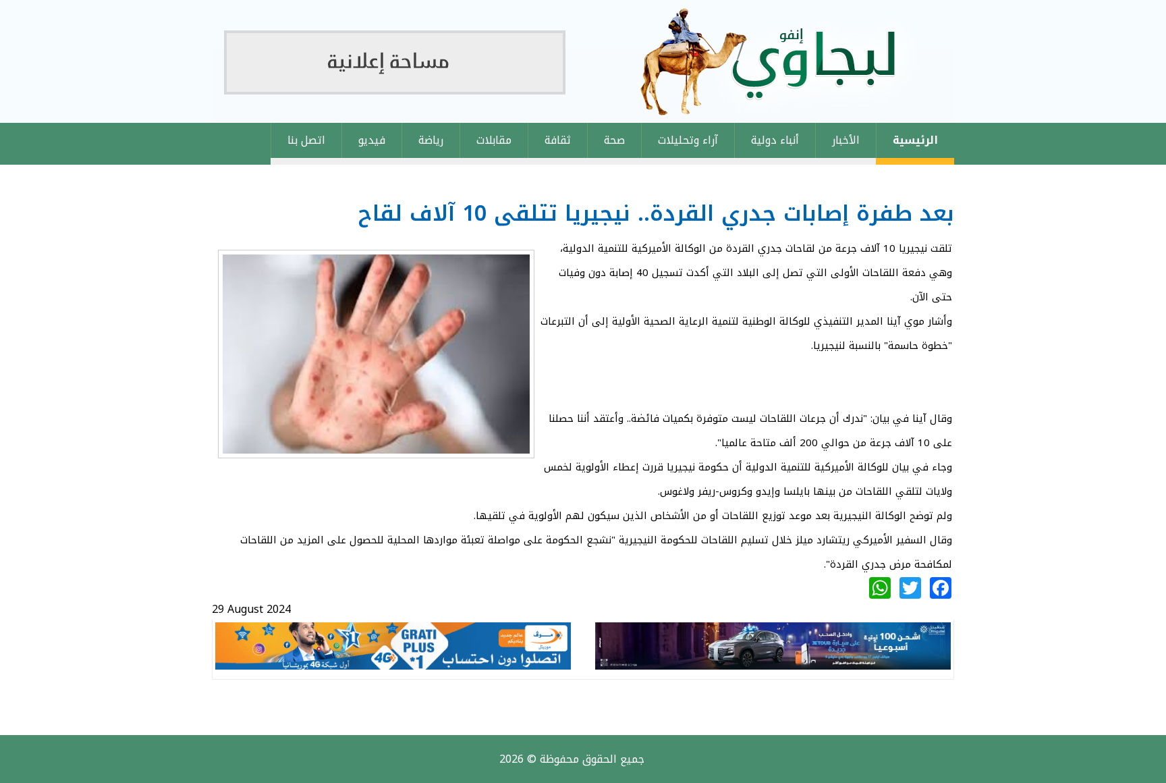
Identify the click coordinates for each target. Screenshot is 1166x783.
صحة (614, 140)
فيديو (371, 140)
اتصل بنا (306, 140)
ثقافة (558, 140)
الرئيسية (915, 140)
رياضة (430, 140)
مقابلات (493, 140)
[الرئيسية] (583, 61)
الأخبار (846, 140)
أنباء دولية (775, 140)
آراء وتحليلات (688, 140)
